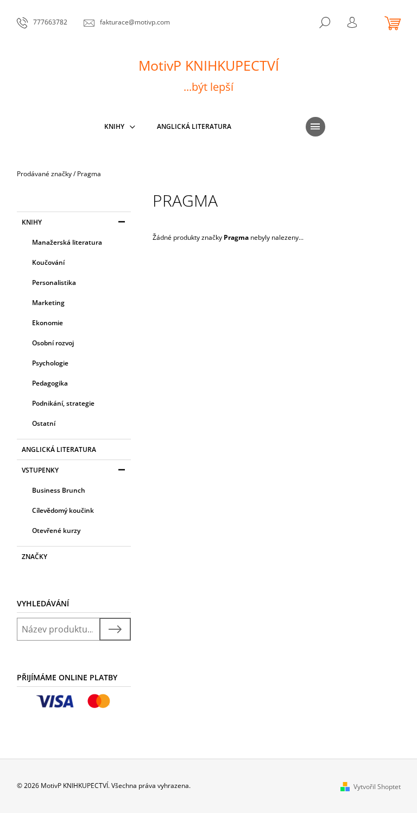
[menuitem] (119, 126)
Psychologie (50, 363)
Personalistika (54, 282)
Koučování (48, 262)
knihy (32, 222)
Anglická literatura (59, 449)
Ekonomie (47, 322)
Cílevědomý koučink (63, 510)
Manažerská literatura (67, 242)
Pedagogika (50, 383)
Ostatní (43, 423)
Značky (34, 556)
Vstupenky (40, 470)
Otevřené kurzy (56, 530)
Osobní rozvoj (53, 342)
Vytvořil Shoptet (377, 786)
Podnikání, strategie (63, 403)
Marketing (48, 302)
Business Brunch (58, 490)
